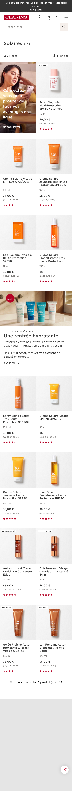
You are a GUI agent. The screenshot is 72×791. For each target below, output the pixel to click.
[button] (65, 770)
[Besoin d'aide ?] (64, 769)
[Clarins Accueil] (16, 17)
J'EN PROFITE (11, 363)
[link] (36, 330)
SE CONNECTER (12, 127)
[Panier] (57, 17)
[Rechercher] (64, 27)
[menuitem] (39, 17)
